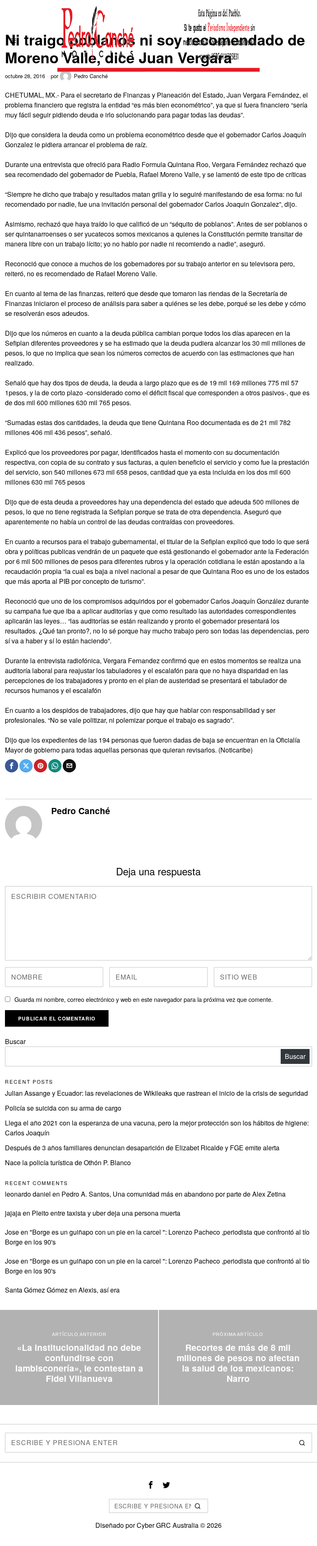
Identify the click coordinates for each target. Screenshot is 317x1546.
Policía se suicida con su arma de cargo (63, 1108)
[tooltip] (11, 765)
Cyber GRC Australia (168, 1525)
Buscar (15, 1041)
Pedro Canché (80, 811)
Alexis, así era (99, 1290)
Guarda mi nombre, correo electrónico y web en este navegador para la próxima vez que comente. (143, 999)
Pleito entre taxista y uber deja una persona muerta (106, 1213)
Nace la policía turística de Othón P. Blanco (68, 1162)
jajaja (13, 1213)
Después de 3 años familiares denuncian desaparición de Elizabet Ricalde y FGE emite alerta (142, 1147)
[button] (302, 1443)
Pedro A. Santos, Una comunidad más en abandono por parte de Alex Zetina (174, 1194)
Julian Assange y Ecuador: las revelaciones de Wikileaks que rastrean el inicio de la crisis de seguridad (156, 1093)
